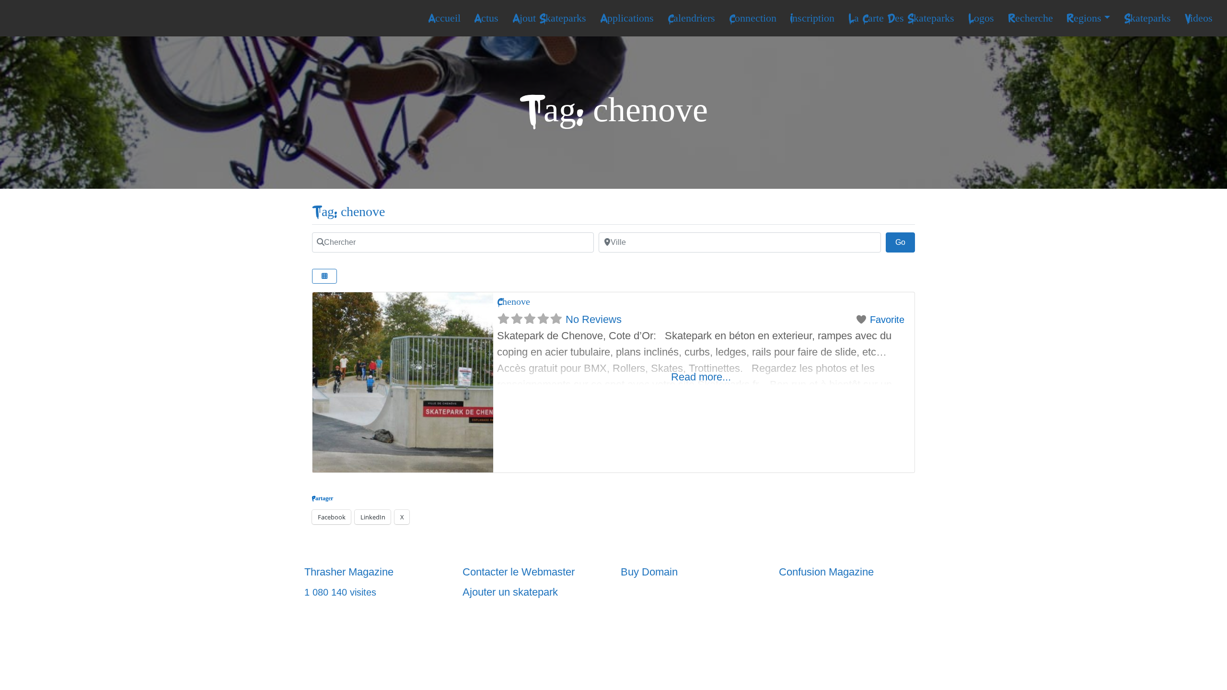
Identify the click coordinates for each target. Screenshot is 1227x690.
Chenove (513, 302)
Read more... (701, 377)
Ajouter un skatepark (510, 592)
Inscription (812, 18)
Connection (752, 18)
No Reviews (594, 319)
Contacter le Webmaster (519, 572)
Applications (627, 18)
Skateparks (1147, 18)
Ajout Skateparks (549, 18)
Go (905, 242)
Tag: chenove (348, 212)
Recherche (1030, 18)
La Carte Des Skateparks (901, 18)
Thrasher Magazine (349, 572)
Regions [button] (1083, 18)
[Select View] (324, 276)
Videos (1199, 18)
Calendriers (691, 18)
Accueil (444, 18)
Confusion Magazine (826, 572)
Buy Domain (649, 572)
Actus (486, 18)
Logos (981, 18)
